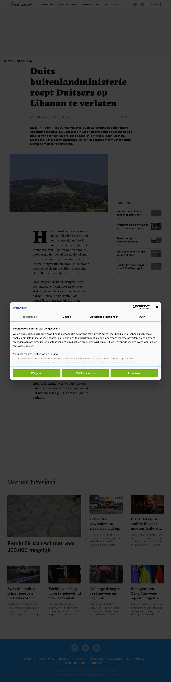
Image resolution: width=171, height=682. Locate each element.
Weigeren (36, 373)
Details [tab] (67, 316)
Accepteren (134, 373)
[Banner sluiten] (157, 307)
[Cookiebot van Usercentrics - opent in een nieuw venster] (135, 307)
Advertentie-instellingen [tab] (104, 316)
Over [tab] (142, 316)
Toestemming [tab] (29, 316)
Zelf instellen (83, 373)
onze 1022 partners (33, 333)
